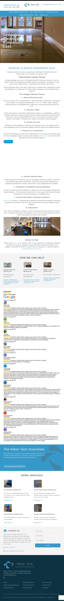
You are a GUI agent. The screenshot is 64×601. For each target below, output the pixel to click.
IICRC (32, 106)
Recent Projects (27, 587)
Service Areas (46, 585)
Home (5, 582)
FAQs (36, 15)
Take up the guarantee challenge (14, 466)
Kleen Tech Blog (46, 582)
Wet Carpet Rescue (37, 12)
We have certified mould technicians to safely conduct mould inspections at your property (12, 282)
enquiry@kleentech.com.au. (31, 249)
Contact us (43, 15)
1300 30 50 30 (10, 547)
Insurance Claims (52, 12)
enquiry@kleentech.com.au (14, 551)
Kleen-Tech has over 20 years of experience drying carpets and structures (32, 281)
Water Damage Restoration (18, 12)
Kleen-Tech (39, 102)
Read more (7, 500)
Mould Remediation (26, 15)
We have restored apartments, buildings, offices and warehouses (52, 279)
